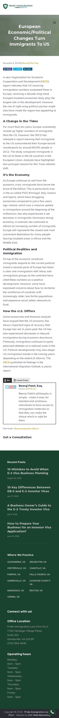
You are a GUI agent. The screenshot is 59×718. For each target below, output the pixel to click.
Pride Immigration (26, 6)
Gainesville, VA (16, 580)
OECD (44, 81)
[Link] (55, 714)
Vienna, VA (13, 596)
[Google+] (10, 387)
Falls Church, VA (40, 574)
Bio (8, 380)
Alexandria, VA (16, 562)
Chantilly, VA (38, 568)
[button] (54, 24)
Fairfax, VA (13, 574)
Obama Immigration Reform (26, 428)
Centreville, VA (16, 568)
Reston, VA (36, 590)
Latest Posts (22, 380)
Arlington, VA (38, 562)
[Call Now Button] (52, 712)
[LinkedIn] (14, 387)
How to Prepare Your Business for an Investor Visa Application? (29, 527)
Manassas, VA (15, 590)
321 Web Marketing (39, 715)
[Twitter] (7, 387)
